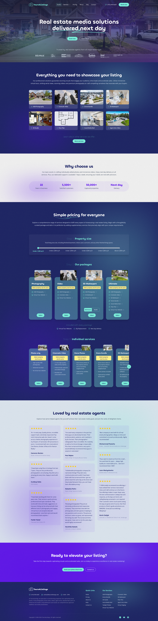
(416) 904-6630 (111, 5)
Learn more (85, 39)
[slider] (38, 248)
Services (65, 5)
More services (79, 141)
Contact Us (89, 605)
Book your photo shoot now (73, 569)
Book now (124, 5)
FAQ (87, 5)
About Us (88, 600)
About (81, 5)
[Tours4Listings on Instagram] (120, 617)
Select (40, 315)
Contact (93, 5)
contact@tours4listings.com (51, 594)
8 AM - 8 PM (66, 594)
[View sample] (40, 97)
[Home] (39, 5)
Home (59, 5)
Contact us (90, 569)
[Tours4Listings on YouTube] (124, 617)
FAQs (87, 602)
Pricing (75, 5)
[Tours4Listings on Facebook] (128, 617)
